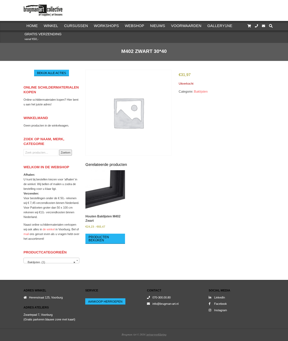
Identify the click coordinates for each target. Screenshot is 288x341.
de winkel (49, 229)
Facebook (220, 303)
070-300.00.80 (161, 297)
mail (26, 234)
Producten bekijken (99, 238)
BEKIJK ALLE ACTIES (51, 73)
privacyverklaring (157, 334)
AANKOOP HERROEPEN (105, 301)
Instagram (220, 310)
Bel (74, 229)
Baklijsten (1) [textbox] (50, 262)
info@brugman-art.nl (165, 303)
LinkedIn (219, 297)
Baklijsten (201, 91)
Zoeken (65, 152)
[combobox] (51, 260)
